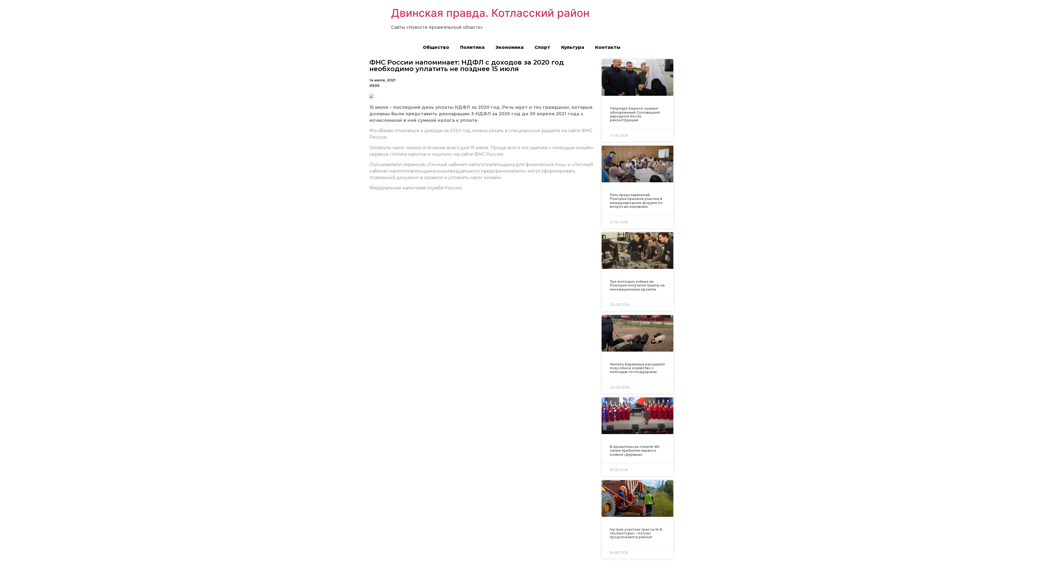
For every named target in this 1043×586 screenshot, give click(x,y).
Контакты (607, 47)
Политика (472, 47)
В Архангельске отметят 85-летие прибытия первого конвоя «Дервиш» (635, 451)
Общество (436, 47)
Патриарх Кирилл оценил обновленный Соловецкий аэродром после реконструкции (635, 114)
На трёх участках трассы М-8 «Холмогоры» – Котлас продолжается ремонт (636, 533)
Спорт (542, 47)
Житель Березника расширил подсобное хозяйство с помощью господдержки (637, 368)
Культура (572, 47)
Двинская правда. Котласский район (490, 13)
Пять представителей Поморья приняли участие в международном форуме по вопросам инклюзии (636, 201)
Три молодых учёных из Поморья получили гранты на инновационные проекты (637, 285)
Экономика (509, 47)
